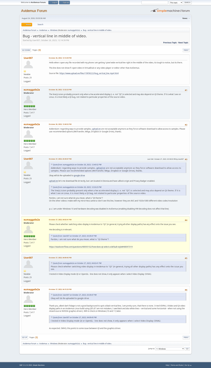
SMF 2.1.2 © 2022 (25, 365)
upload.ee (96, 129)
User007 (28, 58)
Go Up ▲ (188, 365)
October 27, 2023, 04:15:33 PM (60, 289)
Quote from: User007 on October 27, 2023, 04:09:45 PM (74, 317)
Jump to (151, 348)
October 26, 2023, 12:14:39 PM (60, 58)
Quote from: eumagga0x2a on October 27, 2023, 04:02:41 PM (77, 263)
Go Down (26, 50)
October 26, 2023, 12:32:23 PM (60, 90)
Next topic (183, 42)
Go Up (24, 337)
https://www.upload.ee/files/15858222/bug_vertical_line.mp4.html (89, 73)
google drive (79, 175)
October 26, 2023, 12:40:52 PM (60, 124)
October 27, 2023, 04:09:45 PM (60, 258)
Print (186, 50)
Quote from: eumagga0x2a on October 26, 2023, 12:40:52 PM (77, 164)
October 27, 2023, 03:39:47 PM (60, 159)
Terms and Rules (177, 365)
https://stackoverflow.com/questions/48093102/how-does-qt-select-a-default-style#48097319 (91, 246)
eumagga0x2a (73, 30)
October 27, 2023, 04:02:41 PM (60, 220)
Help (167, 365)
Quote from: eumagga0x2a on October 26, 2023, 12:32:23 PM (77, 187)
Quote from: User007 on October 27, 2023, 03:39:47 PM (74, 236)
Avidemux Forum (34, 11)
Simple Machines (39, 365)
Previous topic (170, 42)
